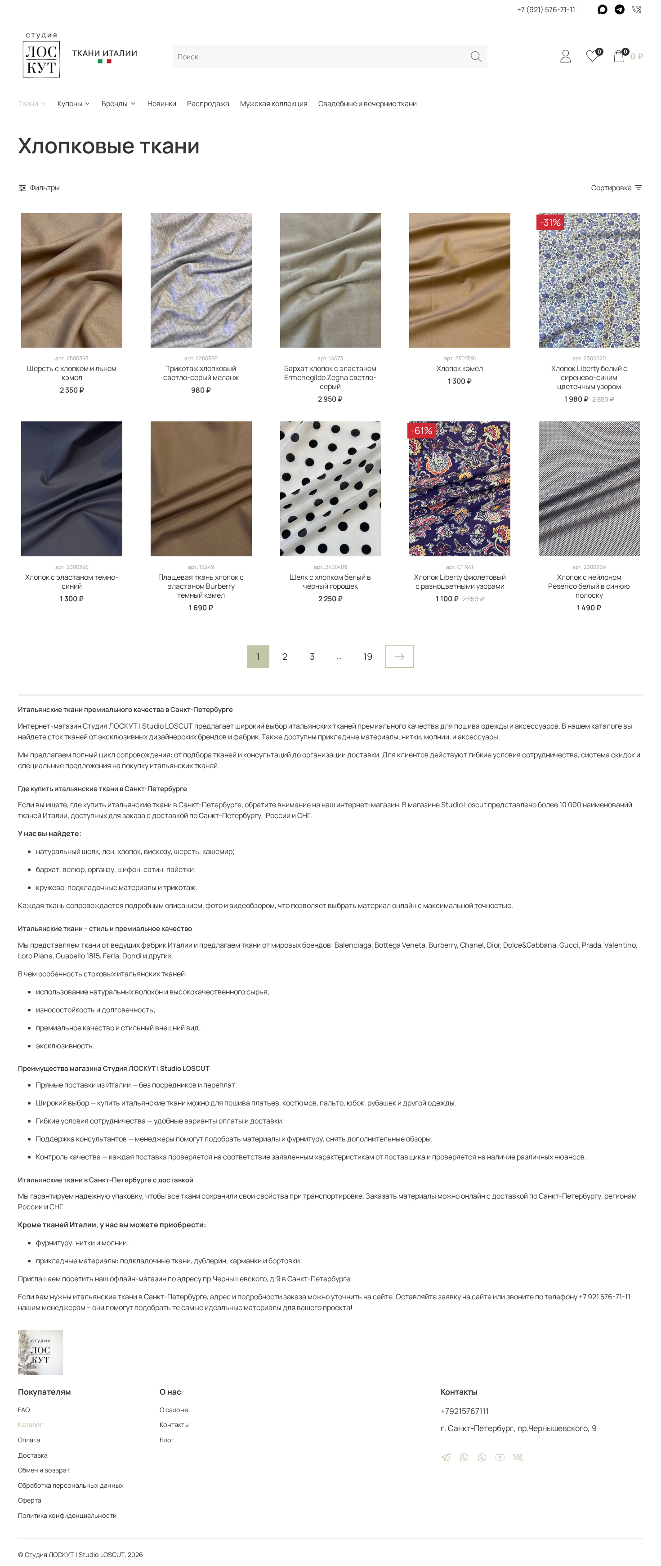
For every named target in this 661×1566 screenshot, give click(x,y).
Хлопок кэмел (460, 368)
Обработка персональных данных (71, 1485)
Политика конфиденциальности (67, 1515)
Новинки (161, 103)
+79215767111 (465, 1410)
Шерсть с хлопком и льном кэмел (71, 372)
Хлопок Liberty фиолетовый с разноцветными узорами (460, 581)
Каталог (30, 1424)
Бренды (115, 103)
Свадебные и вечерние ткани (367, 103)
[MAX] (602, 9)
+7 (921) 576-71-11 (546, 9)
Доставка (33, 1455)
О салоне (174, 1409)
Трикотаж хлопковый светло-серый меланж (201, 372)
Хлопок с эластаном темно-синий (71, 581)
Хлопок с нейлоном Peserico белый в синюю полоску (589, 586)
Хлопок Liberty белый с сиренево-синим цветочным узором (589, 377)
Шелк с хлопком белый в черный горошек (330, 581)
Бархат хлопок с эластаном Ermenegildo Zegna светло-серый (330, 377)
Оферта (29, 1500)
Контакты (174, 1424)
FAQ (24, 1409)
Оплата (29, 1440)
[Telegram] (619, 9)
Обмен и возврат (44, 1470)
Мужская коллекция (274, 103)
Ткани (28, 103)
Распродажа (208, 103)
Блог (167, 1440)
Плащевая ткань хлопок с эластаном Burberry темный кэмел (201, 586)
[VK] (636, 9)
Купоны (70, 103)
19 (367, 656)
